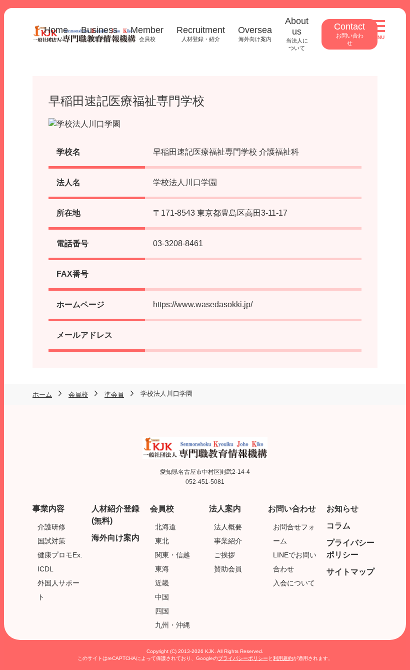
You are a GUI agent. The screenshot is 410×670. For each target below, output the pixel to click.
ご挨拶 (224, 555)
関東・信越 (172, 555)
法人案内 (225, 508)
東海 (162, 569)
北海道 (165, 527)
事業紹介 (228, 541)
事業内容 (48, 508)
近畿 (162, 583)
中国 (162, 597)
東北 (162, 541)
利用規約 (283, 658)
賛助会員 (228, 569)
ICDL (46, 569)
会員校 (162, 508)
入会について (294, 583)
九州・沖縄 (172, 625)
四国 (162, 611)
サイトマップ (350, 571)
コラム (338, 525)
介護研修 (52, 527)
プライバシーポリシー (243, 658)
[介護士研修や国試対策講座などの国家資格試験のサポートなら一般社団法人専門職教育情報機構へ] (205, 442)
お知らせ (342, 508)
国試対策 (52, 541)
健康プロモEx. (60, 555)
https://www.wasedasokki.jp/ (202, 304)
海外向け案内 (116, 537)
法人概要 (228, 527)
